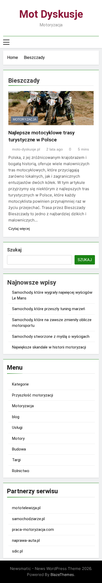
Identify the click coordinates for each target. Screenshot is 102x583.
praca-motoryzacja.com (33, 529)
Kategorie (20, 384)
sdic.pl (17, 551)
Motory (18, 438)
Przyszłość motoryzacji (32, 395)
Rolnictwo (20, 470)
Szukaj (14, 250)
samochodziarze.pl (28, 518)
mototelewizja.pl (26, 508)
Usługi (17, 427)
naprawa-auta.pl (26, 540)
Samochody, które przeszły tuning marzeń (48, 308)
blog (15, 416)
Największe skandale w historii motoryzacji (49, 347)
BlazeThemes (62, 574)
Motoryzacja (24, 119)
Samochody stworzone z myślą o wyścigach (50, 336)
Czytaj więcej (19, 228)
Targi (16, 460)
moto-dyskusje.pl (26, 149)
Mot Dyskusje (51, 14)
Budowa (19, 449)
